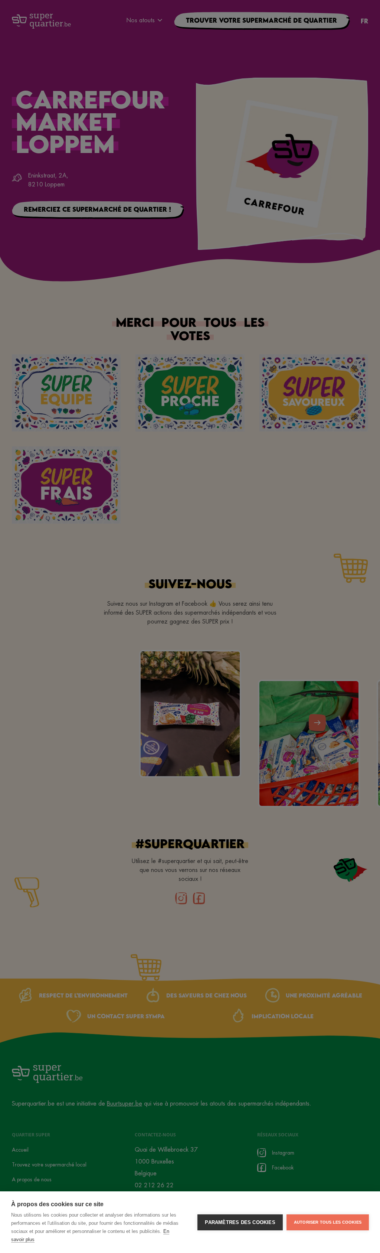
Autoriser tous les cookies (327, 1222)
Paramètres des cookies (240, 1222)
